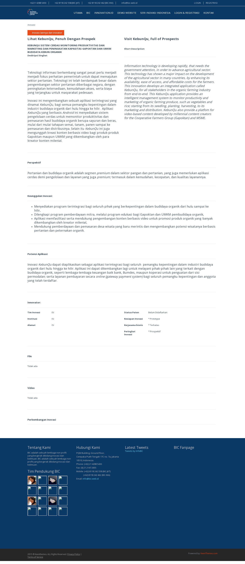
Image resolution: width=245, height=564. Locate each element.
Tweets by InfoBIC (134, 450)
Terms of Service (35, 557)
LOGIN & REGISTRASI (187, 12)
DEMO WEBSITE (126, 12)
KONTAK (209, 12)
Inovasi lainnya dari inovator (46, 32)
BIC (88, 12)
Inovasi (31, 24)
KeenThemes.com (209, 553)
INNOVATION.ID (103, 12)
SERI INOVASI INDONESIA (155, 12)
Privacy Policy (73, 554)
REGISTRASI (212, 2)
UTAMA (78, 12)
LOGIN (197, 2)
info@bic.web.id (91, 478)
